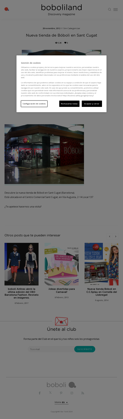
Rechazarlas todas (69, 104)
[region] (61, 84)
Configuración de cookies (34, 104)
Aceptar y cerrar (91, 104)
